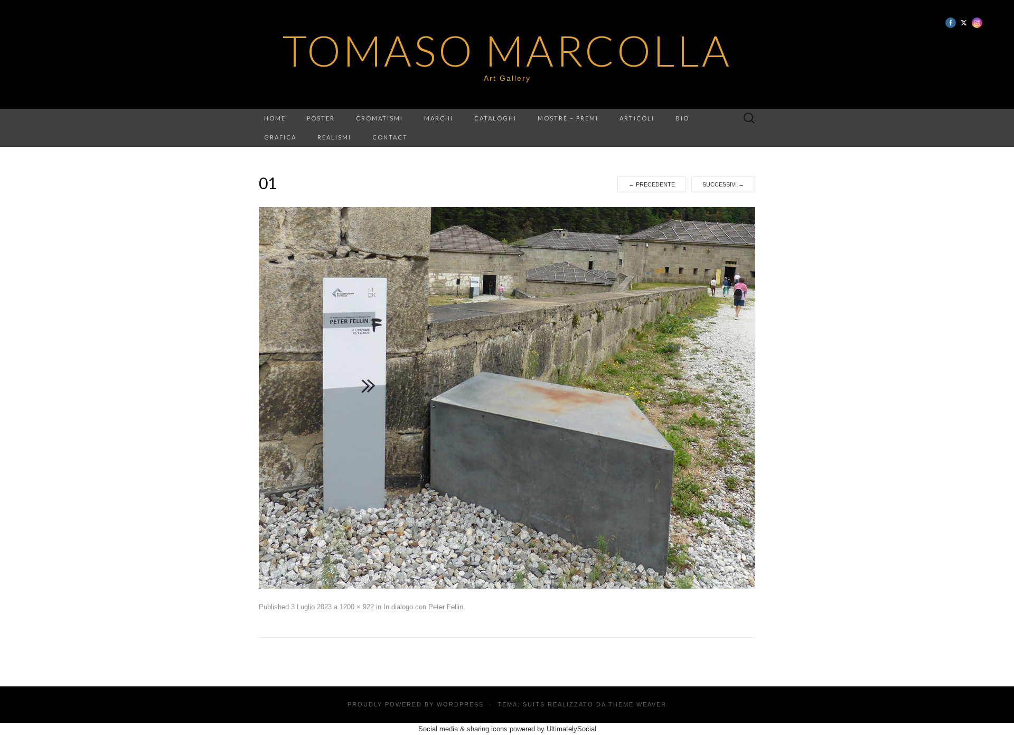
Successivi (723, 184)
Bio (682, 118)
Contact (390, 137)
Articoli (636, 118)
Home (275, 118)
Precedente (651, 184)
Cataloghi (495, 118)
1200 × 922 (357, 607)
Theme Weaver (637, 704)
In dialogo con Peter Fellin (423, 607)
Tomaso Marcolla (507, 50)
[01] (507, 398)
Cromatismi (379, 118)
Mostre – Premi (568, 118)
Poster (321, 118)
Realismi (334, 137)
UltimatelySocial (571, 729)
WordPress (460, 704)
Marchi (438, 118)
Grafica (280, 137)
